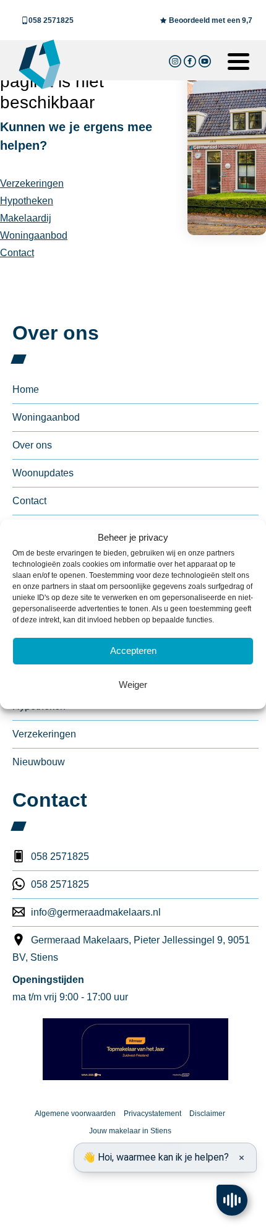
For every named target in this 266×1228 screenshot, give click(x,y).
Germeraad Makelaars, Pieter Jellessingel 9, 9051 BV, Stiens (131, 949)
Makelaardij (25, 218)
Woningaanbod (33, 235)
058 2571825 (51, 20)
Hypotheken (26, 200)
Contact (17, 252)
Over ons (32, 445)
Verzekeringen (32, 183)
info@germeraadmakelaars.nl (96, 912)
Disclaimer (207, 1113)
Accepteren (133, 650)
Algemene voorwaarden (75, 1113)
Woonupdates (43, 473)
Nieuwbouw (38, 762)
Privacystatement (152, 1113)
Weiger (133, 684)
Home (25, 389)
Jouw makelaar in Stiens (130, 1131)
